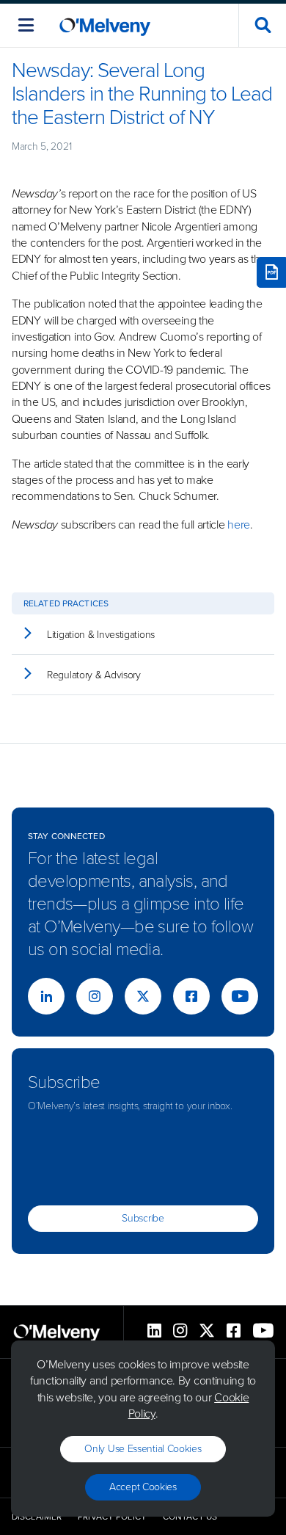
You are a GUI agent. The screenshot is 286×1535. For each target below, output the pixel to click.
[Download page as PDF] (271, 272)
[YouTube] (239, 996)
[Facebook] (191, 996)
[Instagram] (94, 996)
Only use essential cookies (142, 1448)
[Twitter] (143, 996)
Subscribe (143, 1218)
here (238, 524)
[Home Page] (104, 25)
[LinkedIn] (46, 996)
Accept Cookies (143, 1487)
